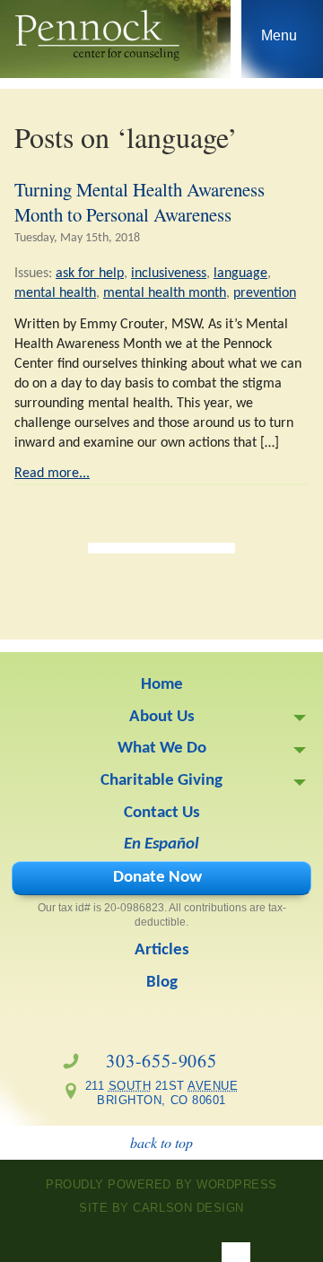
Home (162, 684)
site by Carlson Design (161, 1207)
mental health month (164, 293)
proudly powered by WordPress (161, 1184)
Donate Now (157, 877)
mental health (55, 293)
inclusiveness (168, 273)
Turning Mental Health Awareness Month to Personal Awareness (139, 202)
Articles (162, 950)
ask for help (90, 273)
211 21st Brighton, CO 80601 (155, 1093)
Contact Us (162, 813)
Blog (162, 982)
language (240, 273)
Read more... (52, 473)
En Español (161, 844)
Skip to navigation (279, 43)
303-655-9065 (161, 1061)
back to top (161, 1142)
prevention (264, 293)
